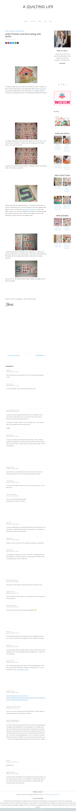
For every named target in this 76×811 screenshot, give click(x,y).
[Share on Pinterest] (8, 43)
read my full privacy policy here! (51, 794)
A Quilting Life (38, 7)
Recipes (12, 31)
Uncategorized (19, 31)
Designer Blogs (41, 809)
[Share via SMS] (13, 43)
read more (62, 63)
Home (7, 31)
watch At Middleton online (20, 669)
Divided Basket (40, 355)
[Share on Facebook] (6, 43)
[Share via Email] (15, 43)
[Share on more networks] (18, 43)
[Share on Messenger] (11, 43)
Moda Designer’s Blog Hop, (29, 209)
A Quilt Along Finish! (14, 355)
